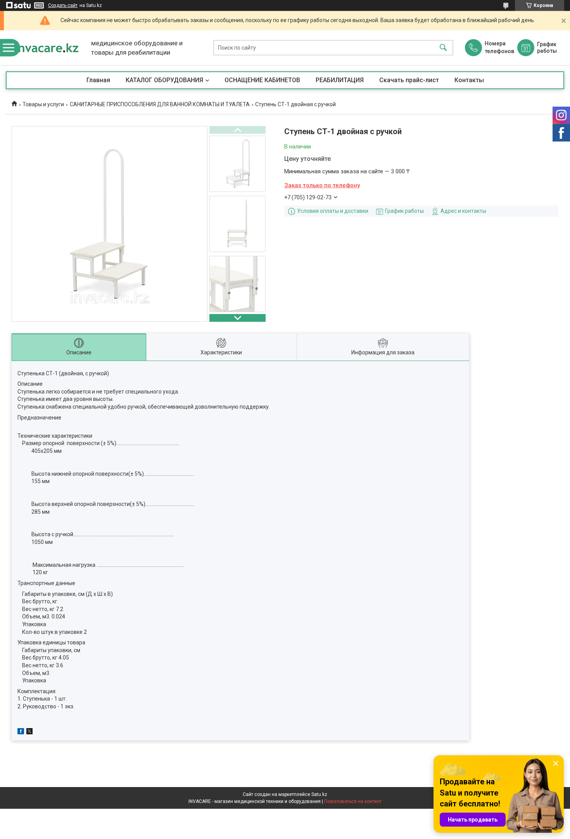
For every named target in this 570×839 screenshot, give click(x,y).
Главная (98, 80)
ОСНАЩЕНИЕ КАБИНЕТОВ (262, 80)
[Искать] (443, 48)
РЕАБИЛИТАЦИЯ (340, 80)
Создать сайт (63, 5)
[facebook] (20, 732)
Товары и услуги (43, 104)
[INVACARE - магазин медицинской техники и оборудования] (46, 48)
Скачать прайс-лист (409, 80)
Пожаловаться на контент (353, 801)
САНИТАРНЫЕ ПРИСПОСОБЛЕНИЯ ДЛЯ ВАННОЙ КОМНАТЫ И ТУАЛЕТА (160, 104)
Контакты (469, 80)
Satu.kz (319, 794)
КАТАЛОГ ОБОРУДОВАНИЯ (164, 80)
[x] (29, 732)
